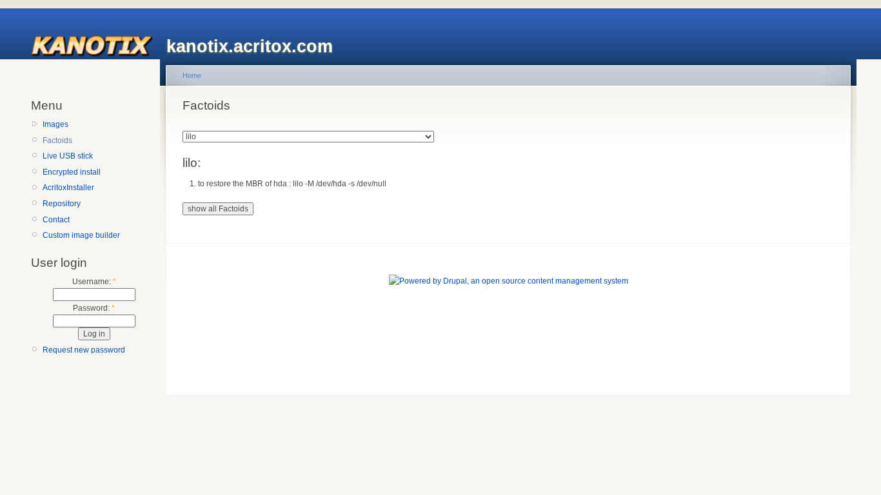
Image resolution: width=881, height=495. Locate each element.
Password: (94, 308)
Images (55, 124)
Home (192, 75)
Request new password (84, 349)
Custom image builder (81, 235)
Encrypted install (72, 172)
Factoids (57, 140)
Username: (94, 281)
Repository (62, 203)
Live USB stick (68, 155)
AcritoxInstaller (68, 187)
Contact (56, 219)
